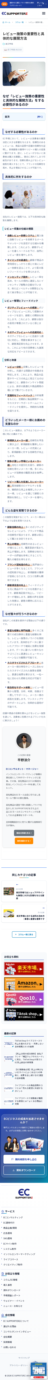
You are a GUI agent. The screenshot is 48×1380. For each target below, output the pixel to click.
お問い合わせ (9, 1347)
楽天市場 (9, 43)
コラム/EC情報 (10, 1279)
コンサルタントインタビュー (17, 1331)
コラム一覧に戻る (25, 934)
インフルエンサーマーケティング (19, 1254)
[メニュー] (44, 13)
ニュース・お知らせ (12, 1306)
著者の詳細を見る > (24, 833)
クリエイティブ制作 (12, 1264)
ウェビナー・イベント (14, 1300)
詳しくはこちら (40, 3)
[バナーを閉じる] (46, 1363)
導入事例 (7, 1284)
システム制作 (9, 1248)
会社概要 (7, 1336)
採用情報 (7, 1342)
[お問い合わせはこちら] (39, 1371)
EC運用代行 (8, 1222)
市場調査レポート (11, 1295)
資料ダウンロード (26, 1170)
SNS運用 (7, 1238)
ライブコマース (10, 1259)
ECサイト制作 (10, 1243)
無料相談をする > (24, 841)
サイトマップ (24, 1357)
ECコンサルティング (13, 1217)
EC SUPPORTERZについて (16, 1321)
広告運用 (7, 1233)
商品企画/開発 (10, 1227)
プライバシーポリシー (18, 1365)
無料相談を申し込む (26, 1159)
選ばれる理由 (9, 1326)
